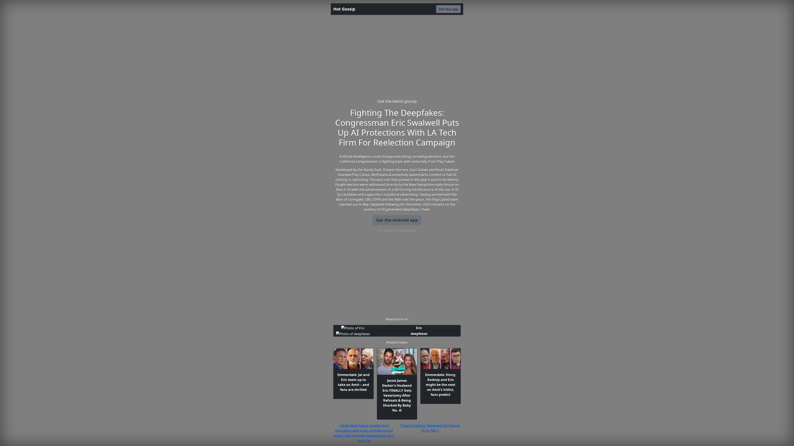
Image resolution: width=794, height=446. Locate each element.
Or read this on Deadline (397, 231)
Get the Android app (397, 220)
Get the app (448, 9)
